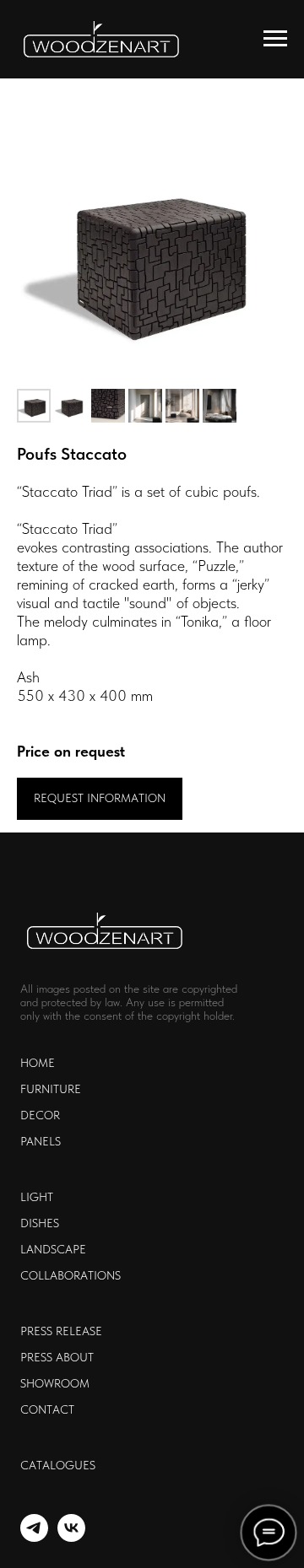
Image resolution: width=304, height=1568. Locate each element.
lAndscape (53, 1249)
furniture (50, 1089)
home (37, 1063)
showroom (55, 1383)
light (36, 1197)
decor (40, 1115)
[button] (99, 799)
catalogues (57, 1465)
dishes (39, 1223)
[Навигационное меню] (275, 38)
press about (57, 1357)
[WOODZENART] (34, 1537)
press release (61, 1331)
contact (47, 1409)
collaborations (70, 1275)
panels (40, 1141)
